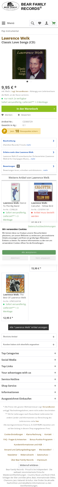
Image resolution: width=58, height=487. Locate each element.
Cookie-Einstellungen (13, 434)
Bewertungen (9, 166)
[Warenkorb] (54, 23)
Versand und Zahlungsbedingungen (20, 449)
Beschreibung (9, 141)
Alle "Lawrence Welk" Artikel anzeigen (28, 327)
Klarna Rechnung (33, 434)
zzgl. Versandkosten (20, 91)
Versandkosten (49, 407)
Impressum (42, 459)
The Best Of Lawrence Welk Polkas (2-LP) (14, 296)
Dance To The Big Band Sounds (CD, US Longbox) (14, 204)
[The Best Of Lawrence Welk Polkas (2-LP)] (15, 283)
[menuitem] (8, 23)
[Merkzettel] (39, 23)
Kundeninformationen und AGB (28, 444)
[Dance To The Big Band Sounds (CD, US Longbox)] (15, 192)
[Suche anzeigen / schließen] (32, 23)
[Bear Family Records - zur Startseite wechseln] (10, 6)
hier (37, 421)
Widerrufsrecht (27, 454)
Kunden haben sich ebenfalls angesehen (21, 344)
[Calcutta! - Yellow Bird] (43, 192)
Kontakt (48, 434)
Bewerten (26, 114)
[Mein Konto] (47, 23)
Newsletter (12, 454)
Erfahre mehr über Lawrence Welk (18, 152)
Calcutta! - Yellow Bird (42, 204)
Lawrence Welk (15, 38)
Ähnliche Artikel (10, 336)
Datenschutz (42, 454)
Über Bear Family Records (22, 459)
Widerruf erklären (29, 465)
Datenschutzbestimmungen (42, 226)
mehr (28, 145)
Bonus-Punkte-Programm (41, 439)
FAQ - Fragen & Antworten (14, 439)
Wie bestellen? (45, 449)
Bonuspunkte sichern (29, 131)
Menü (10, 23)
